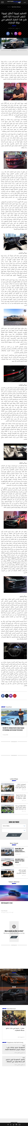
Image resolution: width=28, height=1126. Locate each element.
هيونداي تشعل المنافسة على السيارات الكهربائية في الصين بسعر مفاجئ (21, 871)
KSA (24, 1045)
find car (9, 835)
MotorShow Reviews (16, 7)
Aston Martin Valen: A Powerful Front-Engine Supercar (19, 861)
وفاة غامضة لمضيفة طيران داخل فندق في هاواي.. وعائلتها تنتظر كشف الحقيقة (20, 796)
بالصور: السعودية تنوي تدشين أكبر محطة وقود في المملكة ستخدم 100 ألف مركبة (15, 1061)
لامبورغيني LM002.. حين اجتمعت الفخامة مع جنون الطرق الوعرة (21, 786)
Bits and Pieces (7, 784)
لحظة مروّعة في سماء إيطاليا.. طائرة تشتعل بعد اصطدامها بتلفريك (20, 807)
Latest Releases (7, 869)
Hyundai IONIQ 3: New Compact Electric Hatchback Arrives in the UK (20, 850)
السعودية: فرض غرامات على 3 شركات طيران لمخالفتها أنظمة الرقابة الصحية (15, 1049)
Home (8, 7)
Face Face (14, 971)
